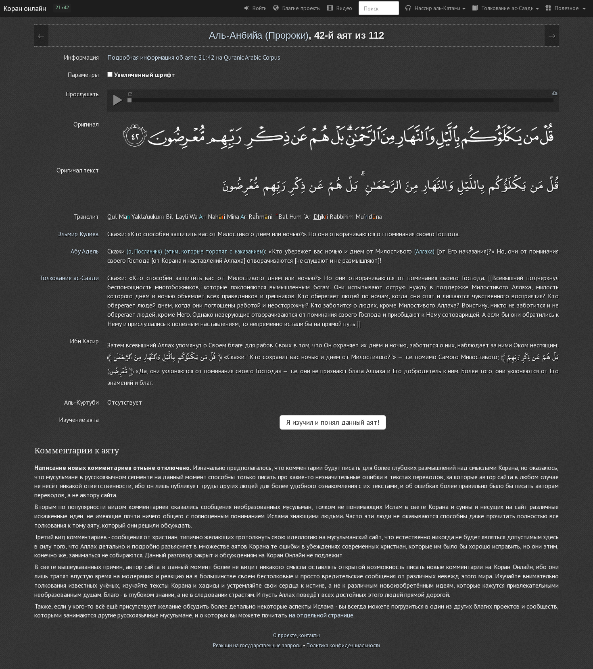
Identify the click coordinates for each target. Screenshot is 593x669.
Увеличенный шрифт (144, 75)
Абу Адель (85, 251)
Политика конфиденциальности (343, 645)
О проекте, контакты (296, 635)
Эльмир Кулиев (78, 234)
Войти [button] (258, 8)
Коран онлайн (24, 8)
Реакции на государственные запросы (257, 645)
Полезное (565, 8)
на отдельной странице (321, 615)
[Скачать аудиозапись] (555, 93)
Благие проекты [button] (300, 8)
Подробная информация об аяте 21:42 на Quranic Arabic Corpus (193, 57)
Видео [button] (342, 8)
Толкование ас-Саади (506, 8)
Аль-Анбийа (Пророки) (259, 35)
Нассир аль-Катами (435, 8)
